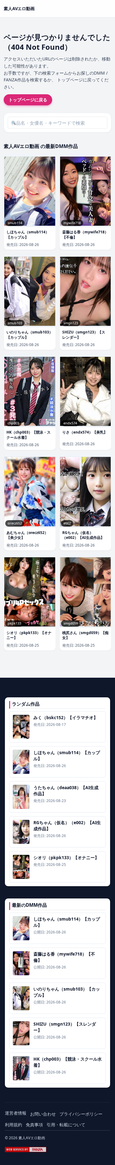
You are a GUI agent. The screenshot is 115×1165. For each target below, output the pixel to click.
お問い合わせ (43, 1114)
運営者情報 (15, 1113)
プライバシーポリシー (80, 1114)
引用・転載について (66, 1125)
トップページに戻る (28, 100)
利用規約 (13, 1125)
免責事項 (34, 1125)
